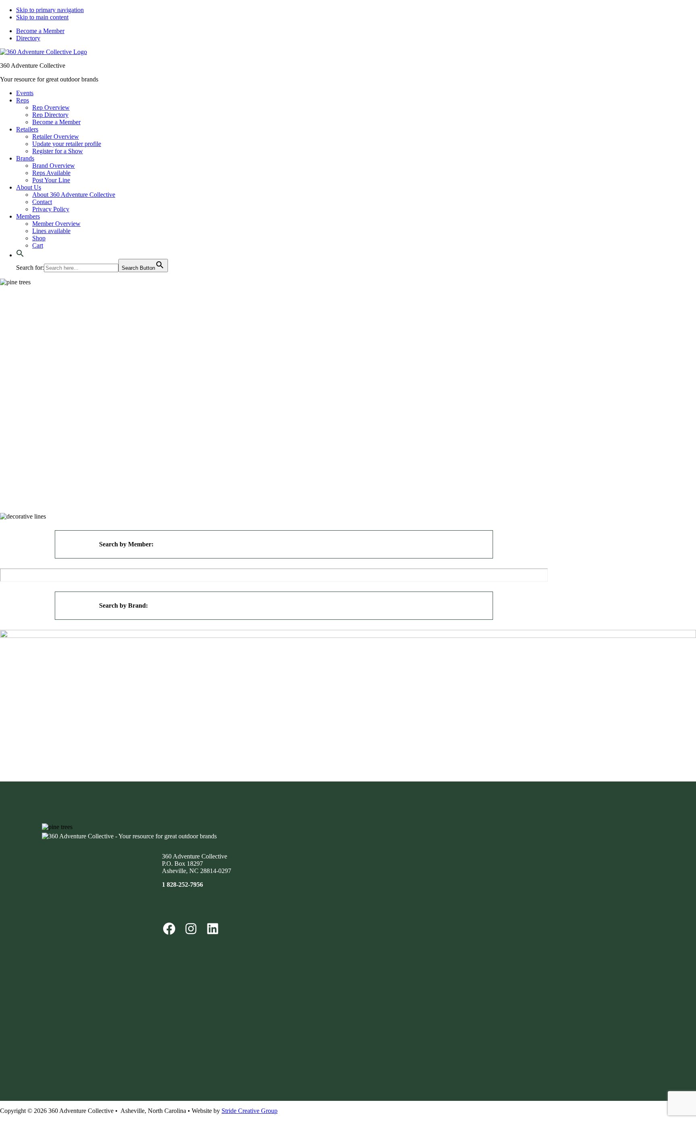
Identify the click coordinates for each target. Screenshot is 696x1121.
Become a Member (40, 30)
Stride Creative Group (250, 1110)
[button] (20, 255)
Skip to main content (42, 17)
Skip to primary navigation (50, 9)
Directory (28, 38)
